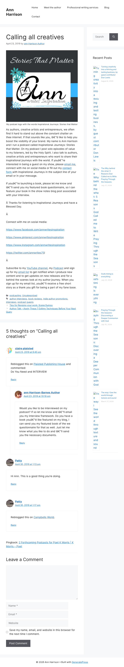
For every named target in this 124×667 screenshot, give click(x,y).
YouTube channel (37, 268)
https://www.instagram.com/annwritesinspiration (35, 245)
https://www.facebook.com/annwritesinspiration (35, 229)
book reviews (35, 298)
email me (69, 164)
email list (23, 272)
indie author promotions (55, 298)
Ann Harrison (14, 12)
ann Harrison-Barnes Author (42, 392)
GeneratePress (80, 662)
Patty (18, 460)
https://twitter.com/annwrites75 (25, 252)
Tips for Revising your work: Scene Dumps (31, 305)
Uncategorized (29, 295)
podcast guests (26, 302)
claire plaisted (24, 348)
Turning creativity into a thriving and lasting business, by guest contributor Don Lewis (109, 72)
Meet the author (52, 7)
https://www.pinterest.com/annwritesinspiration (35, 237)
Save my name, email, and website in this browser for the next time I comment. (42, 632)
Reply (13, 379)
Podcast (58, 268)
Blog (106, 7)
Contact (36, 16)
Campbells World (44, 517)
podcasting (15, 295)
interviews (11, 302)
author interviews (18, 298)
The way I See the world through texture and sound (108, 395)
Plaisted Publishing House (49, 364)
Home (35, 7)
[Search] (113, 36)
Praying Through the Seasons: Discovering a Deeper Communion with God (109, 315)
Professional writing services (82, 7)
